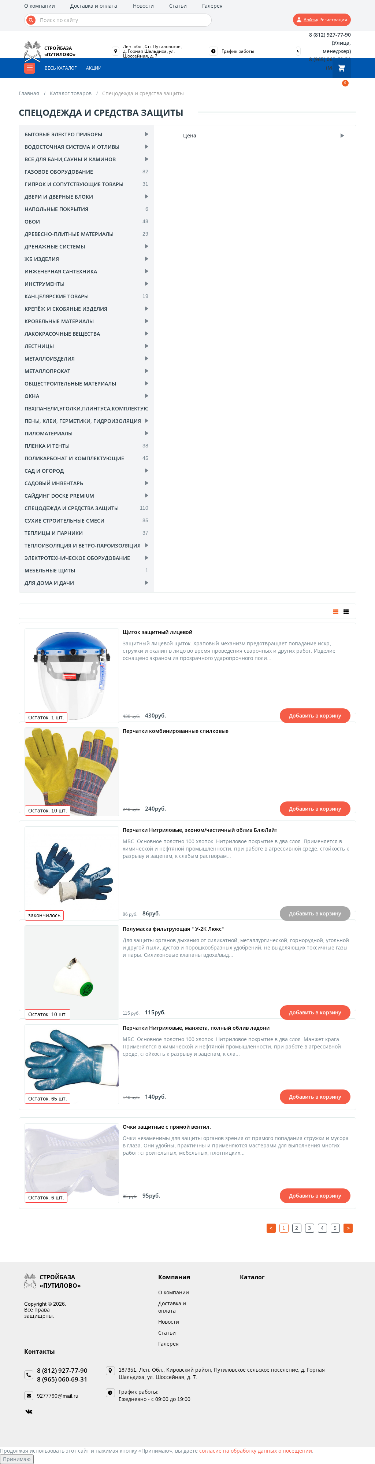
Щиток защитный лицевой (157, 631)
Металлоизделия (50, 358)
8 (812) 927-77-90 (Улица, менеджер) (329, 43)
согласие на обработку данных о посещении (255, 1450)
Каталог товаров (71, 93)
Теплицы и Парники (54, 533)
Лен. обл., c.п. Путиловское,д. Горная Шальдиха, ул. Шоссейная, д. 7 (152, 51)
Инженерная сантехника (61, 271)
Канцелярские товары (57, 296)
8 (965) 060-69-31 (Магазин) (329, 63)
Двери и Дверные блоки (59, 196)
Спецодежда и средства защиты (72, 508)
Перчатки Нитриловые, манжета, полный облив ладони (196, 1027)
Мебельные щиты (50, 570)
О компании (39, 5)
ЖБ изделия (42, 258)
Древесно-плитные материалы (69, 234)
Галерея (212, 5)
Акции (93, 68)
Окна (32, 395)
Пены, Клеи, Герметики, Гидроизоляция (83, 420)
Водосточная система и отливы (72, 146)
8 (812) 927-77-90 (62, 1370)
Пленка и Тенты (47, 445)
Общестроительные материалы (70, 383)
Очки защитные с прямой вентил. (167, 1126)
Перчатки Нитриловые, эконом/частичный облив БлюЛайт (200, 829)
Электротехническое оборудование (77, 557)
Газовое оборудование (59, 171)
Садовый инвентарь (54, 483)
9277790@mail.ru (57, 1395)
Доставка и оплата (93, 5)
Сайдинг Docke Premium (59, 495)
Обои (32, 221)
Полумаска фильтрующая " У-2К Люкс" (173, 928)
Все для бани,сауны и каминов (70, 159)
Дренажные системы (55, 246)
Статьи (178, 5)
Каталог (252, 1277)
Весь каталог (61, 68)
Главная (29, 93)
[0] (342, 68)
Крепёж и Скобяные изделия (66, 308)
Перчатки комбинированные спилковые (176, 730)
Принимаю (17, 1459)
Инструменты (44, 283)
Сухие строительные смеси (64, 520)
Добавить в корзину (315, 715)
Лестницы (39, 346)
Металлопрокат (47, 371)
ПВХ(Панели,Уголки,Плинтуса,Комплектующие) (94, 408)
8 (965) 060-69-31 (62, 1379)
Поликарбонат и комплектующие (74, 458)
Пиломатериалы (49, 433)
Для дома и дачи (49, 582)
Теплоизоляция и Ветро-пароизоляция (83, 545)
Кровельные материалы (59, 321)
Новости (143, 5)
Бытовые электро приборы (63, 134)
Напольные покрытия (56, 209)
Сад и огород (44, 470)
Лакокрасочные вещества (62, 333)
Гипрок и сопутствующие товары (74, 184)
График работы (238, 51)
